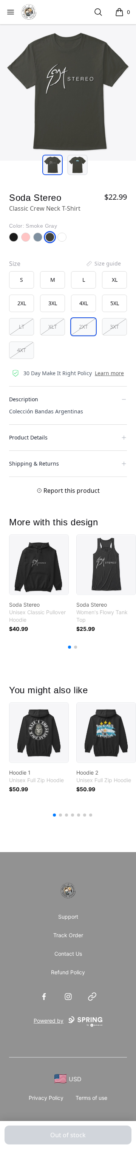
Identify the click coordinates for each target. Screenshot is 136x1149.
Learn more (109, 373)
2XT (83, 326)
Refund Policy (68, 972)
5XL (114, 303)
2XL (21, 303)
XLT (52, 326)
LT (22, 326)
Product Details (28, 437)
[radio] (21, 280)
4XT (21, 350)
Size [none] (14, 263)
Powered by (48, 1020)
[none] (103, 263)
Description (23, 399)
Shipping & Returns (34, 463)
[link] (38, 565)
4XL (83, 303)
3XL (52, 303)
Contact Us (68, 953)
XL (114, 279)
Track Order (68, 935)
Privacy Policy (46, 1098)
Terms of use (91, 1098)
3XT (114, 326)
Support (68, 916)
